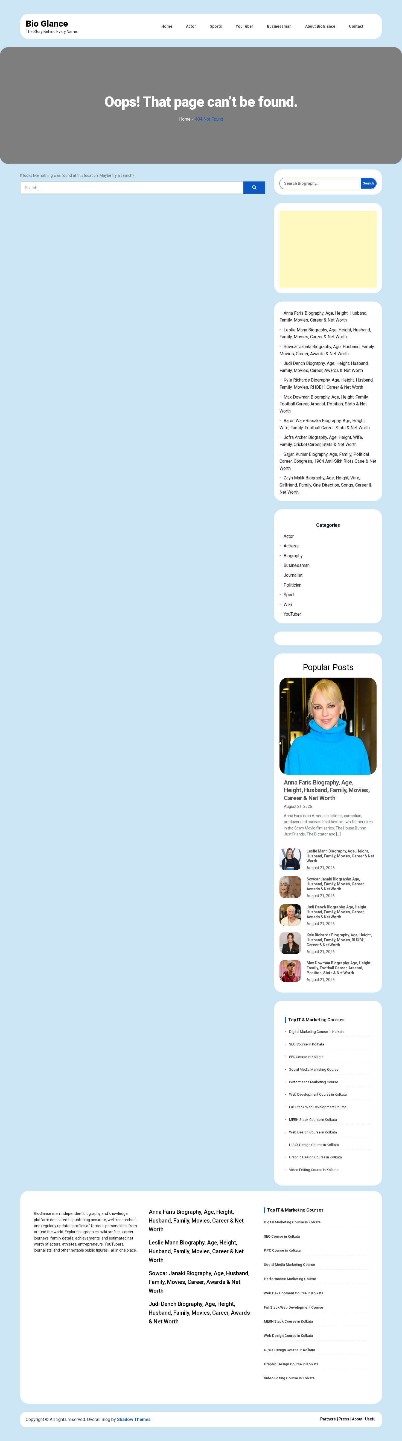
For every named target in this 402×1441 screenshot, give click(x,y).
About (357, 1419)
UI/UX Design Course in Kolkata (314, 1145)
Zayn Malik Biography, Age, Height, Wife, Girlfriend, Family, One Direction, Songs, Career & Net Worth (325, 484)
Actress (291, 545)
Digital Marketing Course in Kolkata (316, 1032)
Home (166, 26)
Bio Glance (47, 23)
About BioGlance (320, 26)
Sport (289, 594)
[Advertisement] (327, 249)
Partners (328, 1419)
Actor (191, 26)
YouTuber (244, 26)
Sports (216, 26)
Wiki (288, 604)
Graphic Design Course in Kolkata (315, 1157)
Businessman (279, 26)
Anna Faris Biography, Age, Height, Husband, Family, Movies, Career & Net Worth (326, 790)
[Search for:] (143, 188)
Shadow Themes (134, 1419)
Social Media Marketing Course (313, 1069)
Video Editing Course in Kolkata (314, 1170)
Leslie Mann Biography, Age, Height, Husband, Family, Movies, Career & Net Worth (340, 856)
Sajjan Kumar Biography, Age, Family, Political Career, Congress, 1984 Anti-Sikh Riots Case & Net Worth (327, 461)
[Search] (254, 187)
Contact (356, 26)
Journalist (293, 575)
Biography (293, 555)
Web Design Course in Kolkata (313, 1132)
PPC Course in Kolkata (306, 1057)
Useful (371, 1419)
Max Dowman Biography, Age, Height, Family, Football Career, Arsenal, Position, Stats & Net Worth (324, 404)
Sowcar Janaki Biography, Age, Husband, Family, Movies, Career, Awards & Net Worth (336, 884)
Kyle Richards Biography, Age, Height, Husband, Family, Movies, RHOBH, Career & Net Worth (339, 940)
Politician (292, 585)
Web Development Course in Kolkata (318, 1094)
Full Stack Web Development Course (317, 1107)
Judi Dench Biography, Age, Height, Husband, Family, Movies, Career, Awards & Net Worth (337, 912)
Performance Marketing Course (313, 1082)
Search (368, 183)
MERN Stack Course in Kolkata (313, 1120)
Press (344, 1419)
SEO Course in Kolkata (306, 1044)
